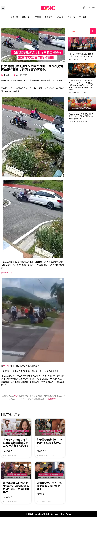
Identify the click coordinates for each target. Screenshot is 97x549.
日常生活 (71, 17)
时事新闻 (37, 17)
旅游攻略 (59, 17)
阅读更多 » (7, 451)
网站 (15, 396)
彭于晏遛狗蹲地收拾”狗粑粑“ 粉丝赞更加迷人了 (50, 442)
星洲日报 (7, 366)
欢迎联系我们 (51, 399)
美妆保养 (82, 17)
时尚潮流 (48, 17)
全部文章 (14, 17)
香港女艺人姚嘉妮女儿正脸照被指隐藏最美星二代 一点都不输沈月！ (16, 442)
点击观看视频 (7, 273)
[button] (3, 8)
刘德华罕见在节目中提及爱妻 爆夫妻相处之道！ (49, 486)
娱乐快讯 (25, 17)
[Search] (93, 31)
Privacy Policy (65, 514)
